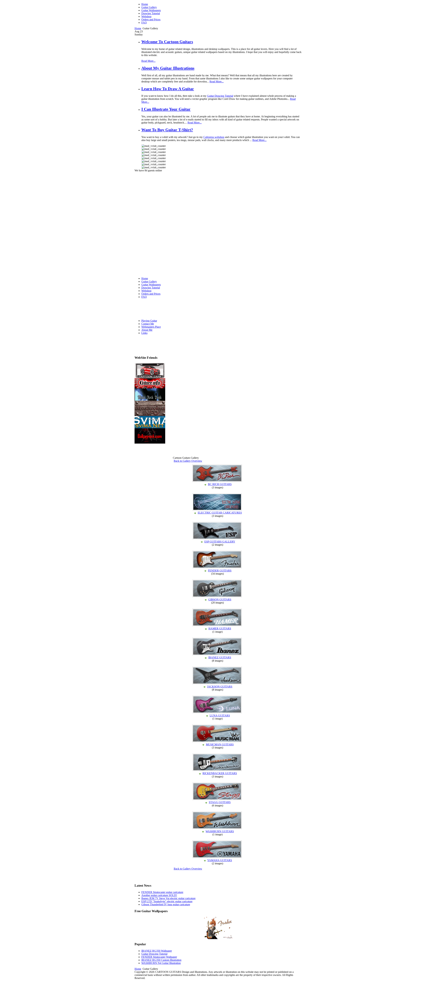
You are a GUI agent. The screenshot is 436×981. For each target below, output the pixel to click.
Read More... (148, 60)
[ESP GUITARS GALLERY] (218, 538)
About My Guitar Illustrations (167, 68)
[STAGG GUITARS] (218, 799)
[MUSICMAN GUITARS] (217, 741)
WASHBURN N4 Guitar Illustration (161, 963)
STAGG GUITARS (220, 802)
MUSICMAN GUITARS (220, 744)
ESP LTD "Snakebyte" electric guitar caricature (166, 901)
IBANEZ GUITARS (219, 657)
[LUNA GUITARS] (218, 712)
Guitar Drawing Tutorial (220, 95)
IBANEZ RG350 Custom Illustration (161, 960)
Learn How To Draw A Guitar (167, 89)
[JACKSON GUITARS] (217, 683)
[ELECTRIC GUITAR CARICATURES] (218, 509)
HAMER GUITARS (219, 628)
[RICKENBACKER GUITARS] (218, 770)
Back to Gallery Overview (188, 460)
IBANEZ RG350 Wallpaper (156, 950)
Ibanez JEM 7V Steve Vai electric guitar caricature (168, 898)
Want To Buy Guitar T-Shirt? (167, 130)
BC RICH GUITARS (220, 484)
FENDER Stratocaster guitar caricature (162, 892)
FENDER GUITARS (219, 570)
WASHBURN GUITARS (220, 831)
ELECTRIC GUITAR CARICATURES (220, 512)
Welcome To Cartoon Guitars (167, 42)
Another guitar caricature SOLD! (159, 895)
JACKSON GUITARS (219, 686)
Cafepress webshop (213, 137)
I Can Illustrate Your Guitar (166, 109)
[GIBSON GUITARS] (217, 596)
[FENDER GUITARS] (218, 567)
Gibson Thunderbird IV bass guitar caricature (165, 904)
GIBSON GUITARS (219, 599)
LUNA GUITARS (220, 715)
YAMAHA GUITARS (219, 860)
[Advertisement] (153, 223)
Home (138, 28)
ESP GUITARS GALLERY (219, 541)
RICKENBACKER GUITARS (220, 773)
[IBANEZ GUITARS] (217, 654)
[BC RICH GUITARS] (217, 481)
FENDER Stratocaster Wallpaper (159, 956)
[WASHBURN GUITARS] (217, 828)
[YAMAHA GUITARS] (217, 857)
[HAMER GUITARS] (217, 625)
